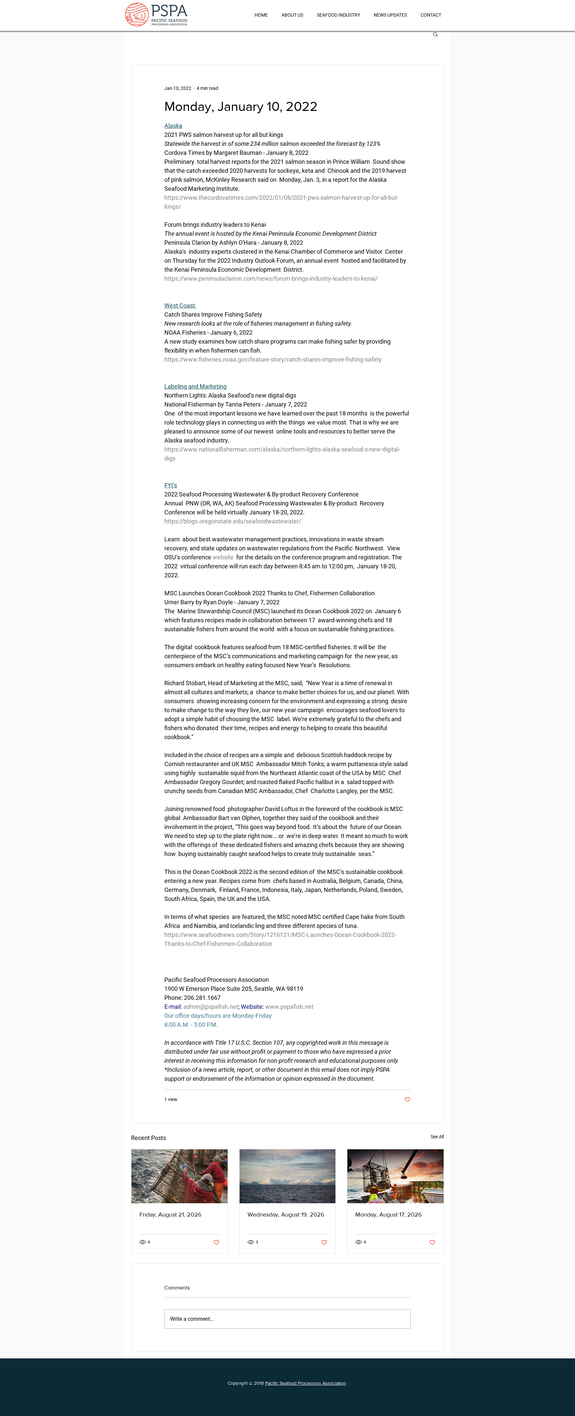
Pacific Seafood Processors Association (305, 1383)
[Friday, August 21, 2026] (179, 1176)
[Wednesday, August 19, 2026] (288, 1176)
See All (437, 1136)
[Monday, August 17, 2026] (395, 1176)
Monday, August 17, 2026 (388, 1214)
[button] (435, 34)
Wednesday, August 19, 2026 (286, 1214)
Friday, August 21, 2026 (170, 1214)
